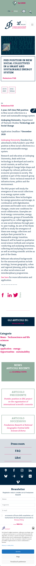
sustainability (23, 352)
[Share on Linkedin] (10, 295)
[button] (33, 528)
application (5, 348)
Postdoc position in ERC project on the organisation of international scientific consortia (18, 402)
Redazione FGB (9, 78)
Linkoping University (10, 140)
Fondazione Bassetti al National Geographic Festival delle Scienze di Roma (18, 428)
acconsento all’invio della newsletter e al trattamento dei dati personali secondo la (19, 518)
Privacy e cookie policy (8, 545)
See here (5, 277)
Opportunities (7, 352)
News (3, 337)
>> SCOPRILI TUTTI (18, 372)
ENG (16, 11)
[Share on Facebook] (4, 295)
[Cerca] (30, 12)
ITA (9, 11)
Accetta (18, 551)
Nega (18, 556)
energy (16, 348)
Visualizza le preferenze (18, 562)
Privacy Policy (19, 520)
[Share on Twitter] (16, 295)
